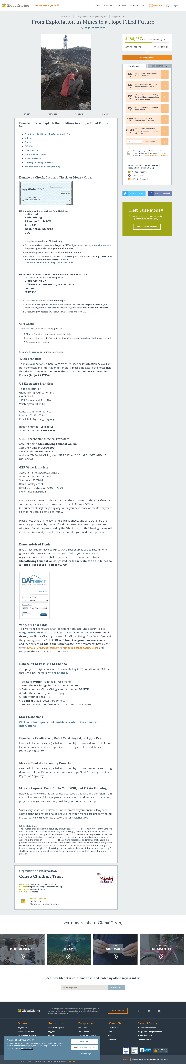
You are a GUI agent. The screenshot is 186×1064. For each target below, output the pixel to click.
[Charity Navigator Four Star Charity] (127, 1050)
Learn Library (148, 1023)
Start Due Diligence (56, 1028)
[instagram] (149, 1011)
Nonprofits (108, 5)
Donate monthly (159, 66)
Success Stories (144, 1039)
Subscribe (116, 988)
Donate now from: (29, 597)
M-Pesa (28, 138)
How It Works (113, 1028)
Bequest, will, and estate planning (42, 166)
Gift (158, 5)
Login (175, 5)
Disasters (134, 5)
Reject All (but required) (84, 1047)
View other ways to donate (156, 155)
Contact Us (112, 1039)
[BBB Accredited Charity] (146, 1050)
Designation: (27, 605)
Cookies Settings (84, 1053)
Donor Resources (145, 1035)
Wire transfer (32, 150)
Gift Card (29, 146)
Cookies (142, 1059)
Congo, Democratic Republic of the (91, 16)
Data (166, 1059)
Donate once (134, 66)
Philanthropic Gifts (26, 1032)
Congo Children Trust (94, 27)
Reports (53, 114)
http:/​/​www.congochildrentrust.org (45, 887)
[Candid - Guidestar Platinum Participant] (135, 1050)
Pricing (156, 1059)
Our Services (83, 1028)
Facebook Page (37, 889)
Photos (79, 114)
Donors (22, 1023)
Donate (45, 5)
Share (105, 114)
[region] (52, 1048)
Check (28, 142)
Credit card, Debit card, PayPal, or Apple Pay (47, 134)
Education (66, 16)
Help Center (117, 1011)
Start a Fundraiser (147, 226)
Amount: (25, 612)
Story (27, 114)
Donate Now (147, 57)
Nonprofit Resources (147, 1028)
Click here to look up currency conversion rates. (49, 262)
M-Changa (60, 673)
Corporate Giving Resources (150, 1032)
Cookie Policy (26, 1048)
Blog (144, 5)
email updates (101, 245)
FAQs (110, 1035)
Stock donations (33, 158)
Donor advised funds (35, 154)
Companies (122, 5)
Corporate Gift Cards (87, 1035)
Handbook (52, 1035)
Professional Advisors (27, 1035)
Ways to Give (23, 1028)
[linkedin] (159, 1011)
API (162, 1059)
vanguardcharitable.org (35, 632)
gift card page (34, 352)
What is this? (43, 591)
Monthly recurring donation (39, 162)
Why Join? (52, 1032)
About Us (114, 1023)
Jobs (110, 1032)
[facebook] (138, 1011)
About (98, 5)
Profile (35, 892)
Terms (149, 1059)
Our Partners (83, 1032)
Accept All (84, 1041)
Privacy (135, 1059)
